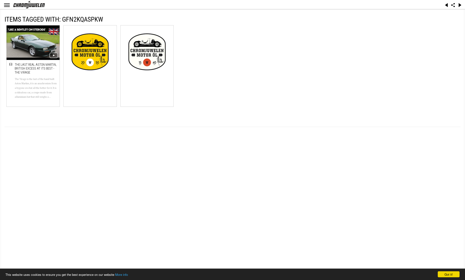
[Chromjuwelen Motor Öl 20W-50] (90, 51)
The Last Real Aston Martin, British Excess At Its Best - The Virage (35, 68)
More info (121, 274)
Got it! (448, 274)
